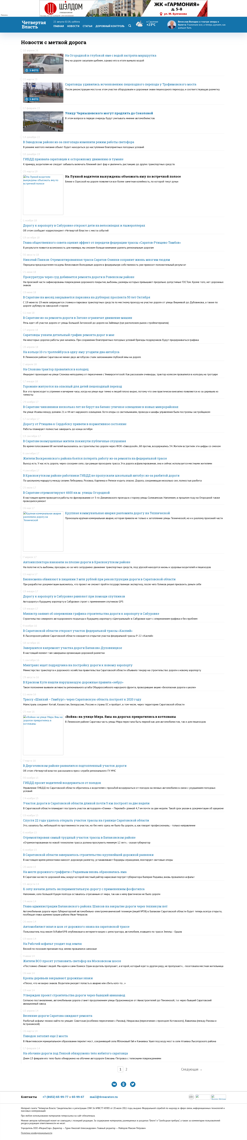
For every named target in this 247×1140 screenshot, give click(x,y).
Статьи (87, 26)
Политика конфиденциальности (36, 1133)
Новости (73, 26)
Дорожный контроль (110, 26)
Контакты (29, 1097)
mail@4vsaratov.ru (104, 1097)
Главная (58, 26)
